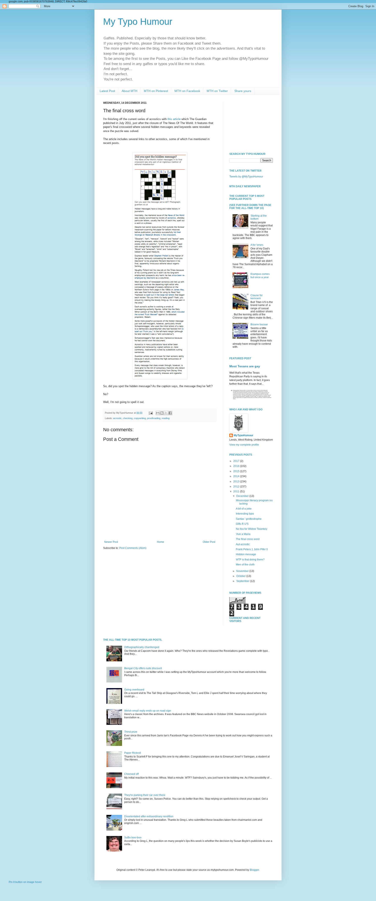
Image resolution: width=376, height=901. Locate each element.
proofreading (153, 418)
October (241, 576)
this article (174, 119)
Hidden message (246, 554)
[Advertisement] (251, 123)
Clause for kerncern (256, 297)
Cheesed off (131, 774)
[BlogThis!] (162, 413)
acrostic (117, 418)
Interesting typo (245, 513)
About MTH (129, 91)
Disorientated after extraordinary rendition (148, 816)
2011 (236, 491)
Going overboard (134, 689)
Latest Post (107, 91)
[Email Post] (150, 412)
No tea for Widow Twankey (251, 528)
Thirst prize (130, 731)
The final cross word (248, 539)
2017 (236, 461)
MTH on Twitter (217, 91)
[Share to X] (166, 413)
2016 (236, 466)
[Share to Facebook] (170, 413)
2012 (236, 486)
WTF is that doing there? (250, 559)
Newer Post (111, 541)
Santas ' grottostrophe (249, 518)
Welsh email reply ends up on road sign (147, 710)
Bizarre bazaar (259, 324)
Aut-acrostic (243, 544)
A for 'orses (256, 244)
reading (166, 418)
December (242, 496)
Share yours (242, 91)
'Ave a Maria (243, 534)
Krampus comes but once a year (260, 275)
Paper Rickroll (132, 752)
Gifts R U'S (242, 523)
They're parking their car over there (144, 795)
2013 (236, 481)
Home (160, 541)
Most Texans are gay (244, 366)
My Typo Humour (137, 22)
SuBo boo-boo (132, 837)
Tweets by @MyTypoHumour (246, 176)
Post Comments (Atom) (132, 548)
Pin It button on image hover (25, 882)
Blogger (254, 869)
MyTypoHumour (243, 435)
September (243, 581)
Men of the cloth (245, 564)
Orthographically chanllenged (141, 647)
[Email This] (158, 413)
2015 (236, 471)
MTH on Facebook (187, 91)
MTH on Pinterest (156, 91)
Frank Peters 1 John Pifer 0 (252, 549)
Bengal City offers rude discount (143, 668)
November (242, 571)
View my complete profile (244, 444)
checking (128, 418)
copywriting (140, 418)
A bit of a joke (244, 508)
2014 (236, 476)
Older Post (209, 541)
